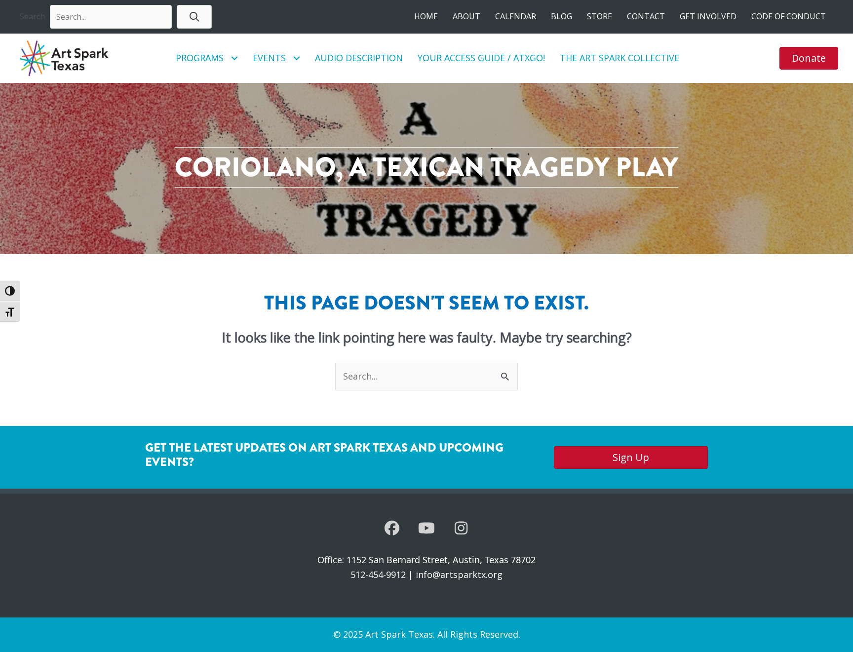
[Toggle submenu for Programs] (234, 58)
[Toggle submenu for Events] (296, 58)
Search (32, 16)
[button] (194, 16)
